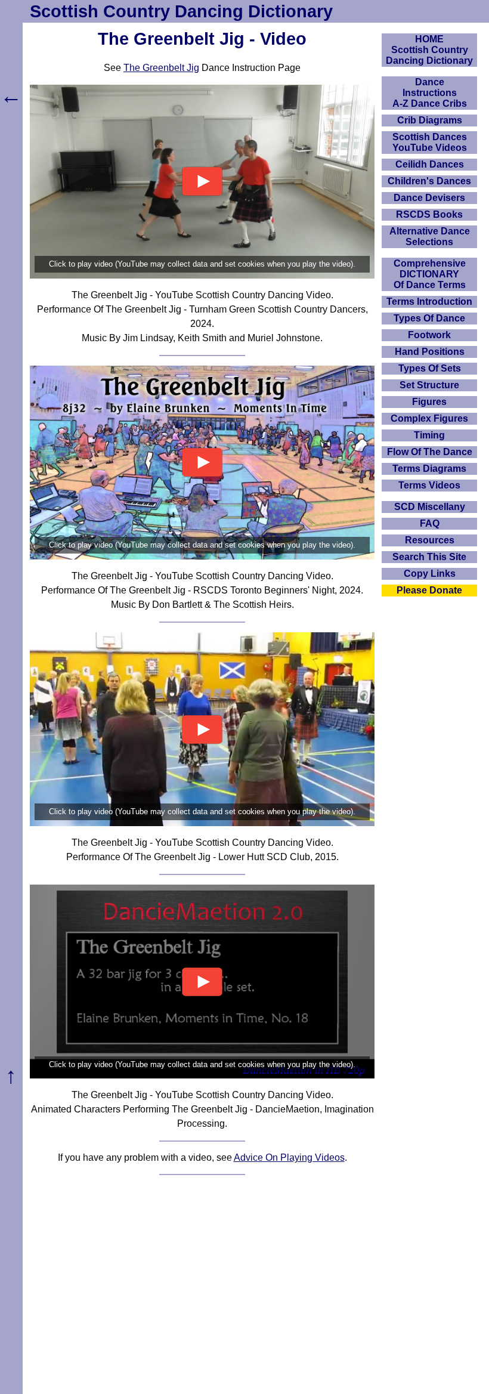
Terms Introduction (429, 301)
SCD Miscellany (429, 507)
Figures (429, 402)
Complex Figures (429, 418)
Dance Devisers (429, 198)
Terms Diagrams (429, 468)
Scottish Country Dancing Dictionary (181, 11)
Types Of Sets (429, 368)
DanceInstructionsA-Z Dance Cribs (429, 93)
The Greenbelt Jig (161, 68)
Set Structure (429, 385)
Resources (429, 540)
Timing (429, 435)
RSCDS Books (429, 214)
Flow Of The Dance (429, 452)
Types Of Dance (429, 318)
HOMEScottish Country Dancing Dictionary (429, 50)
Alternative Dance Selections (429, 236)
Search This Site (429, 557)
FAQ (430, 523)
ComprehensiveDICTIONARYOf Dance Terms (430, 274)
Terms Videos (429, 485)
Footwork (429, 335)
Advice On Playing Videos (289, 1157)
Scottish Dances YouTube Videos (429, 142)
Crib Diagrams (429, 120)
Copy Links (430, 573)
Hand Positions (430, 352)
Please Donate (429, 590)
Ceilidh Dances (429, 164)
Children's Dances (429, 181)
